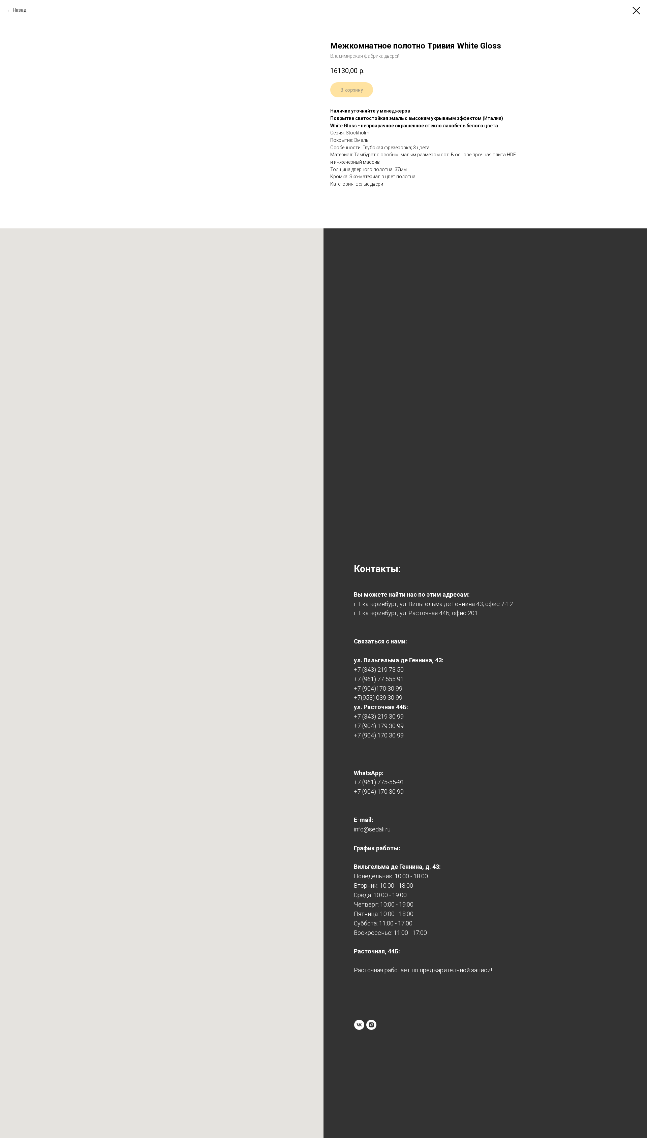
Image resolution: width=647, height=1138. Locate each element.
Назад (20, 10)
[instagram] (371, 1025)
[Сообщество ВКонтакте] (359, 1025)
